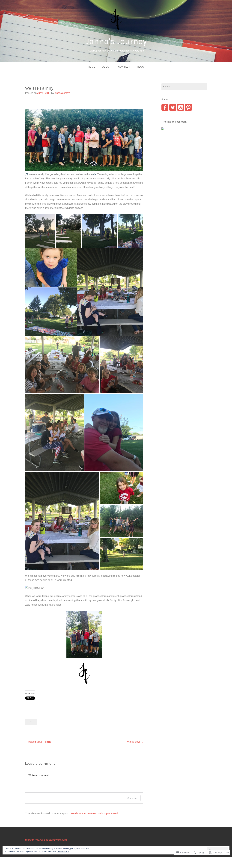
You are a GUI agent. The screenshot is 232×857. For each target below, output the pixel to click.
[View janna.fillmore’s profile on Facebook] (164, 107)
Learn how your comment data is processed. (94, 813)
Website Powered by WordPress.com (46, 840)
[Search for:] (184, 86)
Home (91, 67)
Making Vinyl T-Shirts (39, 741)
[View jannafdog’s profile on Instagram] (180, 107)
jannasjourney (62, 93)
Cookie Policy (63, 851)
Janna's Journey (116, 41)
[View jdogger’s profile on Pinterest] (188, 107)
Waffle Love (133, 741)
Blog (140, 67)
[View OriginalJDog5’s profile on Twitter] (172, 107)
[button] (40, 231)
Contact (124, 67)
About (106, 67)
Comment (132, 798)
